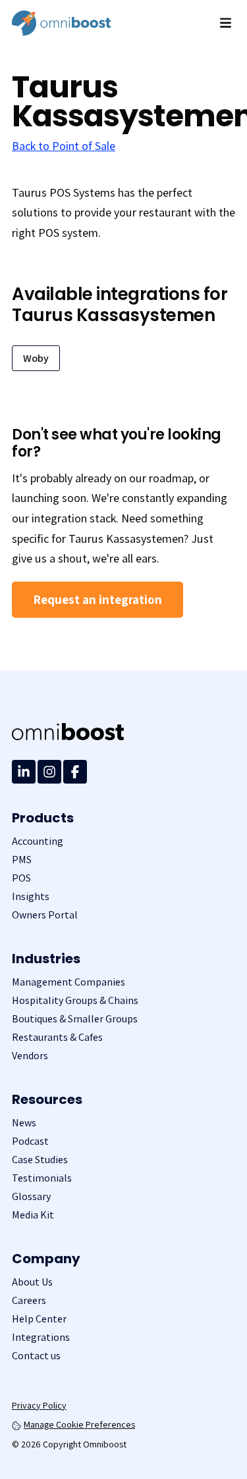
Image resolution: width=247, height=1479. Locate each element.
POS (21, 878)
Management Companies (68, 982)
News (24, 1123)
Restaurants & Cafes (57, 1037)
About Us (32, 1282)
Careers (29, 1300)
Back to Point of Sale (63, 145)
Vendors (30, 1056)
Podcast (30, 1141)
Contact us (36, 1356)
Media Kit (33, 1215)
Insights (30, 896)
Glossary (31, 1196)
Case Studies (40, 1159)
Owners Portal (45, 915)
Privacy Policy (39, 1405)
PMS (22, 859)
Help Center (39, 1319)
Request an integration (97, 599)
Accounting (37, 841)
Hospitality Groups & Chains (75, 1000)
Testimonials (42, 1178)
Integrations (41, 1337)
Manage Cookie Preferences (79, 1424)
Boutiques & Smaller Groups (75, 1019)
